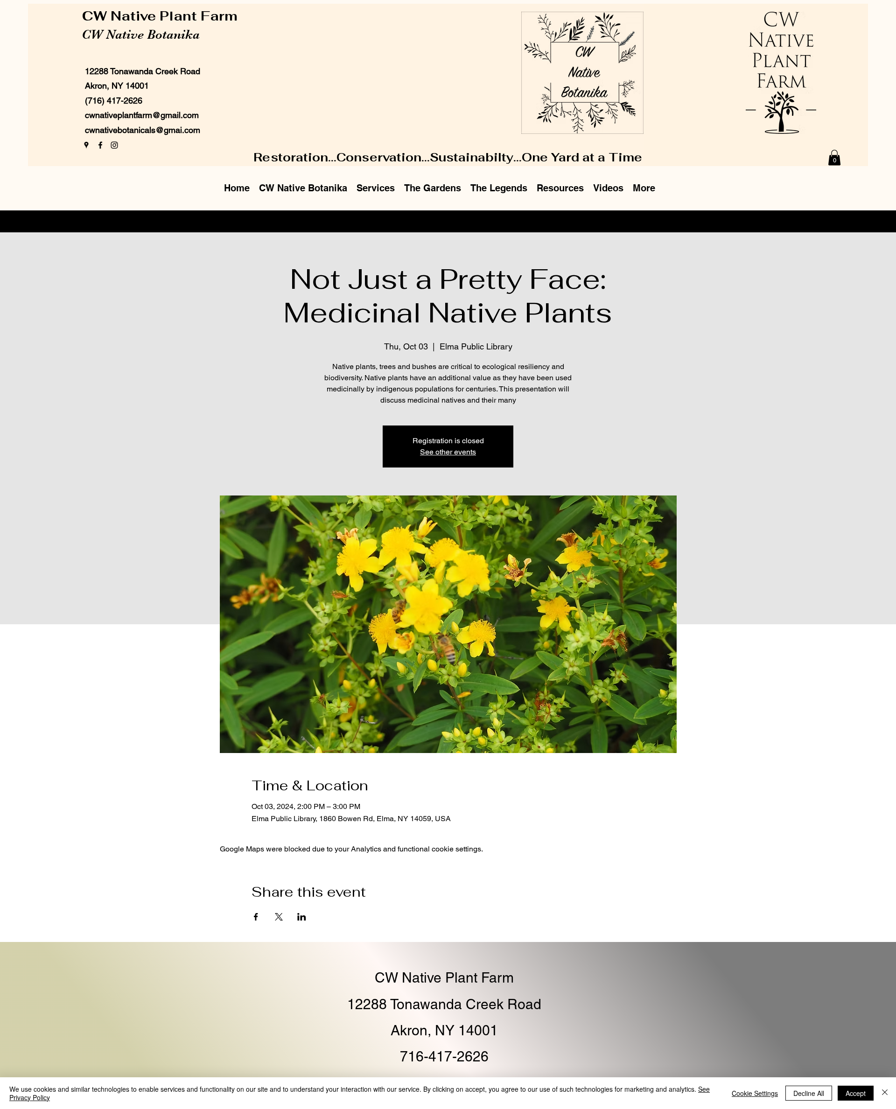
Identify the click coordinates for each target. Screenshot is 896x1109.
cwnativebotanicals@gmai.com (142, 130)
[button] (834, 157)
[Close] (884, 1093)
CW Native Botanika (141, 34)
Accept (856, 1093)
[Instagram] (114, 145)
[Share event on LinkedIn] (301, 917)
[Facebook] (100, 145)
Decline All (808, 1093)
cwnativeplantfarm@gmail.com (142, 115)
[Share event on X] (278, 917)
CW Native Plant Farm (161, 15)
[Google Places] (86, 145)
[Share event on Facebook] (256, 917)
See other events (448, 451)
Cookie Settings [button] (755, 1093)
